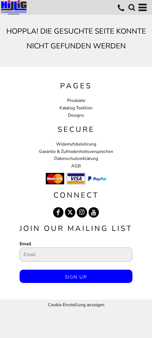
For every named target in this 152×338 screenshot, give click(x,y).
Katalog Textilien (76, 108)
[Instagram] (82, 212)
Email (25, 244)
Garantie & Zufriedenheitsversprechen (76, 151)
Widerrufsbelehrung (76, 144)
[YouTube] (94, 212)
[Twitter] (70, 212)
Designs (76, 115)
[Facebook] (58, 212)
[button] (131, 7)
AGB (76, 166)
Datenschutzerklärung (76, 158)
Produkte (76, 100)
